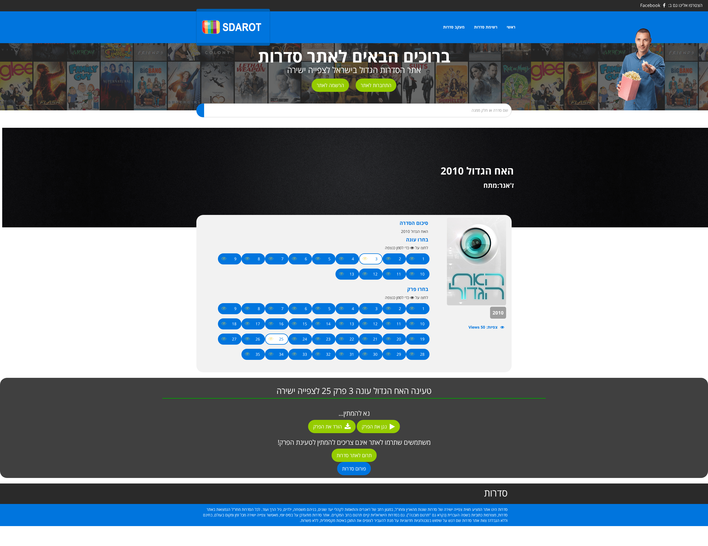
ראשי (511, 27)
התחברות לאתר (376, 85)
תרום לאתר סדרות (354, 455)
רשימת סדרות (485, 27)
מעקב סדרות (454, 27)
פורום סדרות (354, 468)
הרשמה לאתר (330, 85)
